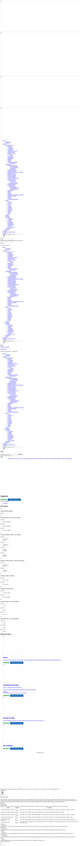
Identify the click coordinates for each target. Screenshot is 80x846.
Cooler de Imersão (11, 391)
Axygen (9, 416)
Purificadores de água (12, 408)
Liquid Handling (11, 398)
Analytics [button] (2, 831)
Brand (9, 417)
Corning (9, 418)
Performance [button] (3, 827)
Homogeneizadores (12, 397)
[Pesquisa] (4, 236)
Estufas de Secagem (12, 392)
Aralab (63, 458)
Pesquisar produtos (7, 234)
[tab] (41, 503)
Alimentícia (10, 431)
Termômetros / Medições (13, 374)
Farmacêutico (10, 435)
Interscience (59, 458)
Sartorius (55, 458)
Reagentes (8, 428)
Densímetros (10, 362)
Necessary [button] (2, 802)
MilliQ (9, 404)
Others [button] (1, 838)
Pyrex (9, 426)
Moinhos (10, 406)
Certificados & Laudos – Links (9, 444)
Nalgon (9, 425)
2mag (9, 414)
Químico (9, 439)
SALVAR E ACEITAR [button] (5, 841)
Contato (4, 445)
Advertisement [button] (3, 834)
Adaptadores (10, 360)
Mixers (9, 405)
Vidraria (7, 442)
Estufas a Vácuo (13, 395)
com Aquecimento (14, 379)
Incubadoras (12, 394)
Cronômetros (10, 361)
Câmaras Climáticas (12, 388)
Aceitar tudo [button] (2, 790)
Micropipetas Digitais (14, 400)
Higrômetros (12, 376)
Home (4, 353)
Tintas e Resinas (11, 440)
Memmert (10, 423)
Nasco (44, 458)
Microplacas (10, 371)
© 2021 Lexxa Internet (40, 787)
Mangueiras (10, 369)
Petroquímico (10, 437)
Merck (9, 424)
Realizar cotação (3, 499)
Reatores (9, 409)
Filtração (12, 368)
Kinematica (10, 422)
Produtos (4, 356)
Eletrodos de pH (11, 364)
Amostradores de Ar (12, 383)
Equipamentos (8, 377)
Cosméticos (10, 434)
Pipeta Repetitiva (13, 401)
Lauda (71, 458)
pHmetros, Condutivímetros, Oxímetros (16, 407)
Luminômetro (10, 403)
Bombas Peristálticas (12, 387)
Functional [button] (2, 824)
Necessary (4, 804)
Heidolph (10, 419)
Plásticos (9, 372)
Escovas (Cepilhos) (12, 365)
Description (5, 503)
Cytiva (33, 458)
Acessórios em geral (9, 358)
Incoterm (10, 421)
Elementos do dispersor (12, 363)
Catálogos (5, 443)
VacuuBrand (67, 458)
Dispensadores (13, 399)
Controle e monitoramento (13, 390)
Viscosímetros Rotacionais (13, 412)
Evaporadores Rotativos (12, 396)
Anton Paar (10, 415)
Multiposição (13, 381)
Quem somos (8, 354)
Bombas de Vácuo (11, 386)
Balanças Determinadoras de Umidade (15, 385)
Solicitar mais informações (14, 499)
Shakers (9, 410)
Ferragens (10, 367)
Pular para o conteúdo (4, 347)
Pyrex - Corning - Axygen (18, 458)
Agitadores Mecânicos (12, 382)
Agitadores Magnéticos (12, 378)
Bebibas (9, 433)
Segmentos (8, 430)
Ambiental (10, 432)
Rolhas (9, 373)
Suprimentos (8, 441)
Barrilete (9, 359)
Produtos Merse (3, 349)
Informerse (8, 355)
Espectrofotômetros (12, 389)
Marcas (7, 413)
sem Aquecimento (14, 380)
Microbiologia (11, 370)
